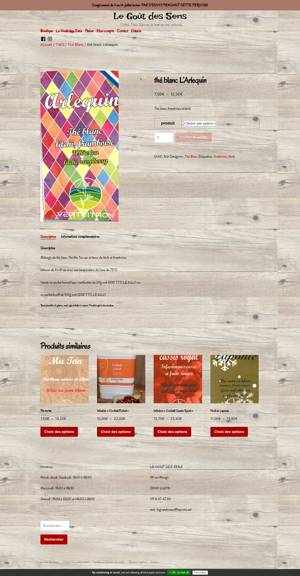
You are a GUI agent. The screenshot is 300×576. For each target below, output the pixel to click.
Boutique (46, 31)
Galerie (136, 31)
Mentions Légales (137, 562)
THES (59, 45)
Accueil (46, 45)
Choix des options (59, 432)
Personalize (200, 572)
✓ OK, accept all (179, 572)
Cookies (155, 562)
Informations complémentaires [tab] (80, 236)
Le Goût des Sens (149, 16)
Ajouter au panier (193, 137)
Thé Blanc (76, 45)
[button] (139, 77)
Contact (122, 31)
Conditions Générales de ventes (108, 562)
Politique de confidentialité (76, 562)
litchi (232, 156)
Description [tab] (48, 236)
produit (168, 123)
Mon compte (105, 31)
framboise (220, 156)
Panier (89, 31)
